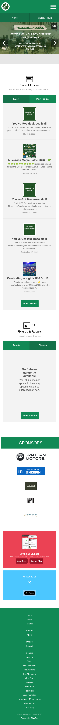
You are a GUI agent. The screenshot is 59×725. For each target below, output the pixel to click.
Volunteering (29, 670)
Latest (16, 99)
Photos (29, 642)
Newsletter (29, 686)
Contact (29, 646)
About (29, 635)
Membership (29, 703)
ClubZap (34, 718)
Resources (29, 691)
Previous (4, 43)
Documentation (29, 695)
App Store (21, 561)
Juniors (29, 657)
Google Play (36, 561)
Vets (29, 661)
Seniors (29, 653)
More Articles (30, 303)
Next (55, 43)
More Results (30, 416)
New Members (29, 665)
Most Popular (42, 99)
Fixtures (43, 345)
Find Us (29, 682)
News (15, 18)
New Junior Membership (29, 699)
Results (16, 345)
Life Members (29, 674)
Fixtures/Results (44, 18)
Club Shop (29, 707)
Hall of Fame (29, 678)
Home (29, 615)
